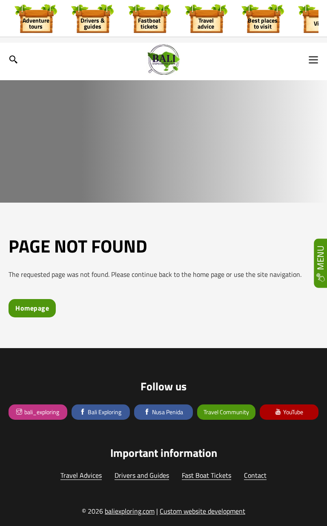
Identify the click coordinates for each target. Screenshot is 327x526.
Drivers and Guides (142, 475)
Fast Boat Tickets (206, 475)
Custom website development (202, 511)
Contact (255, 475)
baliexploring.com (130, 511)
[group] (36, 18)
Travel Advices (81, 475)
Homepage (32, 308)
